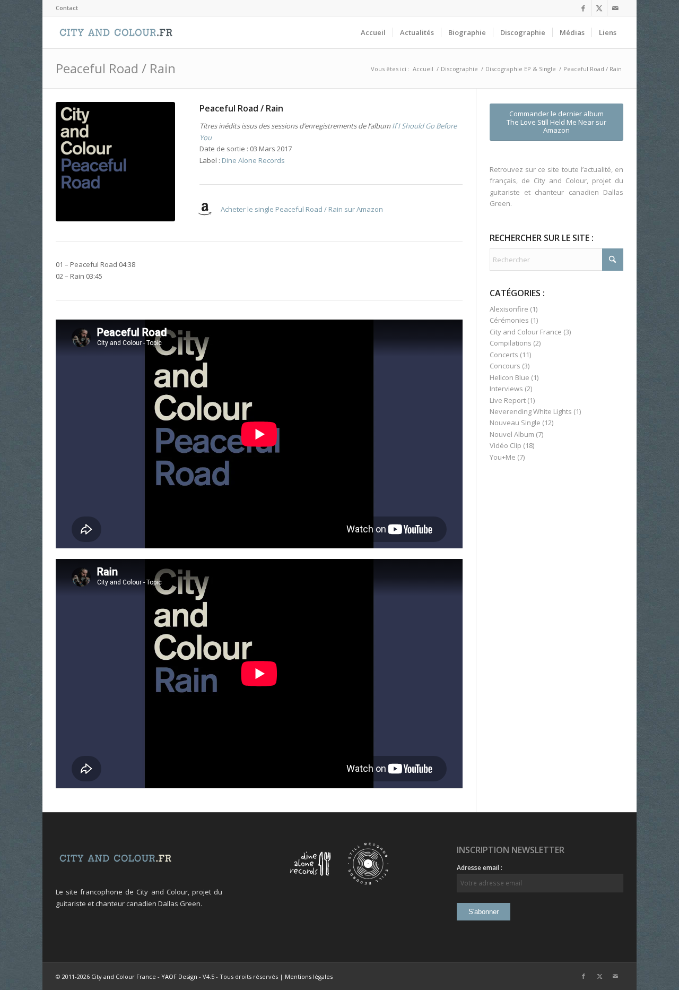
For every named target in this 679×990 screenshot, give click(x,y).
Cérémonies (509, 320)
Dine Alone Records (253, 160)
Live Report (508, 400)
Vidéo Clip (505, 445)
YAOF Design (179, 976)
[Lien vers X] (599, 8)
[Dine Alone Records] (310, 882)
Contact (67, 8)
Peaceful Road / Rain (116, 68)
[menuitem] (67, 8)
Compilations (511, 343)
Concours (505, 366)
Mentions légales (309, 976)
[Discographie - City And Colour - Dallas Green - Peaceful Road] (115, 161)
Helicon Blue (509, 377)
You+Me (503, 457)
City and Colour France (526, 332)
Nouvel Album (512, 434)
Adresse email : (479, 867)
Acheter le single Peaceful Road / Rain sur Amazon (302, 209)
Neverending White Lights (531, 411)
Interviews (506, 388)
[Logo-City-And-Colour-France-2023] (116, 32)
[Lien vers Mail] (615, 8)
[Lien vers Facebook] (583, 8)
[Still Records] (368, 882)
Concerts (504, 354)
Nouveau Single (515, 422)
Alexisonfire (509, 309)
